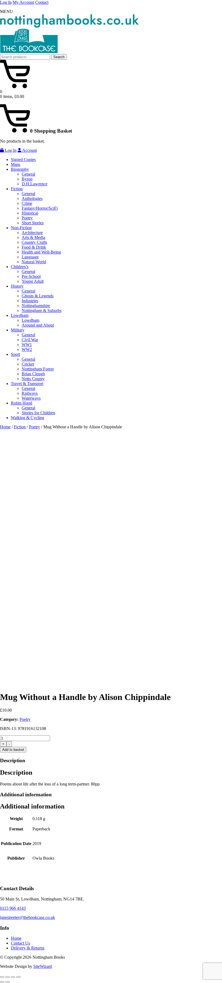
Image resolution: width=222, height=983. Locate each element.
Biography (20, 169)
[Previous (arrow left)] (2, 982)
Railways (30, 393)
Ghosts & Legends (38, 296)
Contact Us (20, 943)
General (28, 174)
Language (30, 257)
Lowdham (19, 315)
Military (17, 330)
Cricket (28, 364)
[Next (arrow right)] (7, 982)
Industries (30, 300)
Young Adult (33, 281)
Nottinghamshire (36, 305)
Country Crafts (34, 242)
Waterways (31, 398)
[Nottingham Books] (69, 26)
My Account (23, 2)
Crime (27, 203)
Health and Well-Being (41, 252)
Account (29, 150)
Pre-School (31, 276)
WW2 (27, 349)
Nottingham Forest (38, 369)
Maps (15, 164)
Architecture (32, 232)
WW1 (27, 344)
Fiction (17, 188)
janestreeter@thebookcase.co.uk (27, 917)
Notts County (33, 378)
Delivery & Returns (27, 948)
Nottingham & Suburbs (41, 310)
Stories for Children (38, 412)
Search (58, 57)
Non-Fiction (21, 227)
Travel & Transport (27, 383)
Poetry (27, 218)
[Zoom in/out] (2, 977)
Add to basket (13, 750)
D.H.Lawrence (34, 184)
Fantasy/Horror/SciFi (40, 208)
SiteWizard (42, 966)
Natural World (34, 261)
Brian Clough (33, 373)
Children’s (19, 266)
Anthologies (32, 198)
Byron (27, 179)
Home (5, 427)
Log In (6, 2)
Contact (41, 2)
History (17, 286)
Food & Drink (34, 247)
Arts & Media (33, 237)
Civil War (30, 339)
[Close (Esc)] (18, 977)
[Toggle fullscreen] (7, 977)
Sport (15, 354)
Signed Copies (23, 159)
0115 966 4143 (13, 908)
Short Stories (33, 223)
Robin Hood (21, 403)
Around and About (38, 325)
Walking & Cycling (27, 417)
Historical (30, 213)
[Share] (13, 977)
